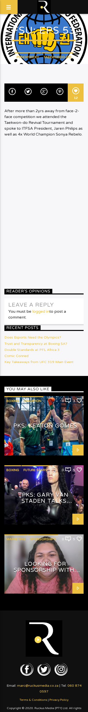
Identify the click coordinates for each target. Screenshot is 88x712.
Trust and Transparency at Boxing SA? (35, 344)
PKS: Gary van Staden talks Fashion (45, 501)
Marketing (15, 539)
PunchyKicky (28, 57)
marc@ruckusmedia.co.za (37, 686)
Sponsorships (43, 539)
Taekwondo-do (57, 57)
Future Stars (35, 470)
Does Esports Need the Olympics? (32, 337)
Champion (32, 401)
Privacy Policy (58, 700)
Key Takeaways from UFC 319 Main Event (39, 362)
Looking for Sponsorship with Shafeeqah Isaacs (44, 570)
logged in (40, 311)
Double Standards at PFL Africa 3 (32, 350)
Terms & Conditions (33, 700)
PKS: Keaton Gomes (45, 425)
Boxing (12, 401)
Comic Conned (16, 356)
